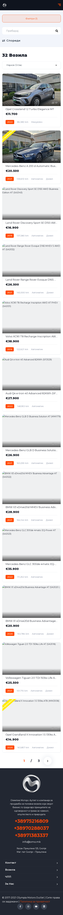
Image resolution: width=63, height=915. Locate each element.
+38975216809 (31, 821)
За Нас (9, 883)
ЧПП (8, 876)
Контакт (10, 862)
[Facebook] (20, 907)
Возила (10, 869)
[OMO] (4, 5)
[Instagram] (28, 907)
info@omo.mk (31, 841)
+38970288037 (31, 828)
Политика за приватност (35, 901)
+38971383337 (31, 835)
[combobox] (31, 65)
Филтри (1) (31, 18)
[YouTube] (36, 907)
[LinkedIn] (44, 907)
